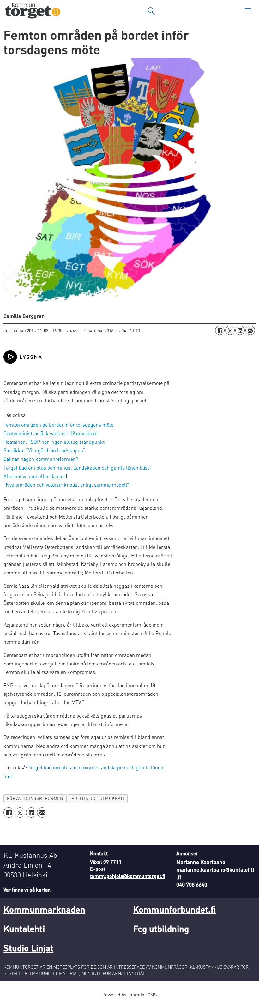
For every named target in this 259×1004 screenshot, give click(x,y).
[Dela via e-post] (250, 330)
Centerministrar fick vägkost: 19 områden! (50, 433)
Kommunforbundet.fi (174, 909)
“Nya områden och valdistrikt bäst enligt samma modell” (66, 484)
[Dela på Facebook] (220, 330)
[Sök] (151, 11)
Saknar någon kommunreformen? (40, 458)
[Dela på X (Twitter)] (230, 330)
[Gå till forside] (32, 11)
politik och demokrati (97, 798)
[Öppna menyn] (248, 11)
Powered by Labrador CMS (129, 994)
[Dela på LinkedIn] (240, 330)
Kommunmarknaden (44, 909)
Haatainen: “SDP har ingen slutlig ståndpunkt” (55, 441)
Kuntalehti (24, 928)
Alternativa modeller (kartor (34, 476)
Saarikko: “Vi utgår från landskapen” (44, 450)
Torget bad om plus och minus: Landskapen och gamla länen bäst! (77, 467)
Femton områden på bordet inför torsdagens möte (58, 424)
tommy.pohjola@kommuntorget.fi (127, 876)
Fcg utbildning (161, 928)
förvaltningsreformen (35, 798)
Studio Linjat (28, 947)
